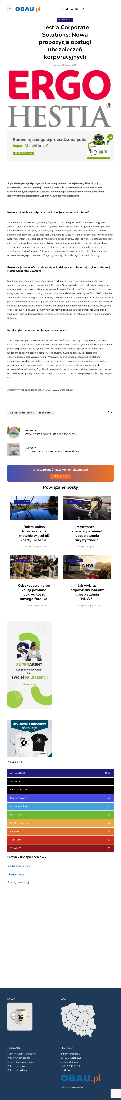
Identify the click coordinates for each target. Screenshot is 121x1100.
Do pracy (60, 815)
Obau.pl (27, 546)
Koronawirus (60, 823)
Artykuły (60, 781)
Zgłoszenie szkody (17, 1070)
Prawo (60, 831)
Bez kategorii (60, 789)
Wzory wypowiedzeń (18, 1057)
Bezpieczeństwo (60, 806)
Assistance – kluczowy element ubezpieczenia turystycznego (87, 533)
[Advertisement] (29, 933)
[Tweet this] (112, 412)
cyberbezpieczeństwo (22, 413)
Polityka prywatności (71, 1086)
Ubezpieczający (15, 874)
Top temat (60, 840)
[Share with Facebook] (108, 412)
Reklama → (60, 476)
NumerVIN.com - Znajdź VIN (22, 1053)
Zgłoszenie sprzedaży (19, 1066)
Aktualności (65, 20)
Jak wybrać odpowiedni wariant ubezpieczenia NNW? (87, 592)
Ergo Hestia (46, 413)
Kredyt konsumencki (18, 866)
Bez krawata (60, 798)
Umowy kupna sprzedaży (20, 1061)
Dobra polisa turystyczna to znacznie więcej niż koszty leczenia (33, 533)
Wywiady (60, 848)
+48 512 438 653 (70, 1066)
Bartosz (57, 65)
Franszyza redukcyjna (19, 882)
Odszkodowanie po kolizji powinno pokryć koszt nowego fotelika (34, 592)
